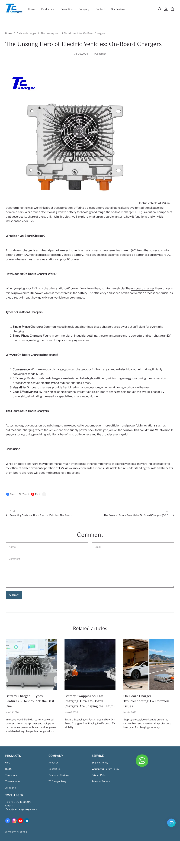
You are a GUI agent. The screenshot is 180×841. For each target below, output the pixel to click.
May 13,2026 (12, 712)
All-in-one (10, 787)
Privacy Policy (99, 775)
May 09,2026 (71, 712)
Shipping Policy (100, 762)
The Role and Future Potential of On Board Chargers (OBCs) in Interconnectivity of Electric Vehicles (137, 515)
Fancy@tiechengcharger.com (21, 809)
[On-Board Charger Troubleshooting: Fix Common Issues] (148, 664)
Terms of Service (101, 781)
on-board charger (142, 288)
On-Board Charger (32, 235)
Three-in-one (12, 781)
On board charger (26, 33)
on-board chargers (26, 463)
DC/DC (8, 768)
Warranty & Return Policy (105, 768)
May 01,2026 (129, 712)
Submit (13, 595)
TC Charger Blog (57, 781)
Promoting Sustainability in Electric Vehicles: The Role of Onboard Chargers (42, 515)
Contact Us (54, 768)
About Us (54, 762)
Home (8, 33)
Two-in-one (11, 775)
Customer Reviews (59, 775)
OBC (7, 762)
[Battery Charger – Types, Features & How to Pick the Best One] (31, 664)
